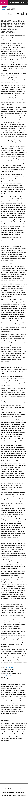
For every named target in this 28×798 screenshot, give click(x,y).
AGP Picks (4, 2)
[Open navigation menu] (2, 13)
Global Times (9, 667)
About (7, 789)
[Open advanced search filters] (21, 14)
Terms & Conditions (20, 792)
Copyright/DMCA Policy (9, 795)
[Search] (18, 14)
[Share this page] (26, 13)
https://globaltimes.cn (12, 676)
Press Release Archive (16, 789)
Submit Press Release (8, 792)
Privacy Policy (22, 795)
